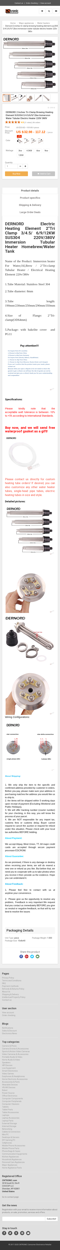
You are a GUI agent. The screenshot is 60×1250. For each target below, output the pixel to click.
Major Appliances (9, 1165)
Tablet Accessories (10, 1112)
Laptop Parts (7, 1121)
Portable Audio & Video (12, 1057)
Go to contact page (10, 1197)
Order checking (32, 3)
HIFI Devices (7, 1065)
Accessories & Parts (11, 1082)
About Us (6, 992)
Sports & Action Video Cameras (16, 1051)
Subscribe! (51, 1219)
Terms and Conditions (11, 980)
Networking (7, 1129)
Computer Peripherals (11, 1101)
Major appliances (26, 23)
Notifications (7, 1028)
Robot (4, 1090)
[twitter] (10, 1233)
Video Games (8, 1073)
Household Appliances (12, 1159)
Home (13, 23)
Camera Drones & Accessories (15, 1049)
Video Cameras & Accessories (15, 1054)
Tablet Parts (7, 1109)
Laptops (5, 1115)
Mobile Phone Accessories (13, 1145)
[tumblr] (16, 1233)
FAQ (4, 983)
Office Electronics (9, 1096)
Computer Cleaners (10, 1104)
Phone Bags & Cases (11, 1151)
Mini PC (5, 1134)
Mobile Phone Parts (10, 1148)
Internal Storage (9, 1126)
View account (45, 3)
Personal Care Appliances (13, 1162)
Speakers (6, 1062)
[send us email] (28, 1233)
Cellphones (7, 1143)
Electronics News (9, 1033)
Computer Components (12, 1098)
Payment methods (10, 986)
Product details (30, 190)
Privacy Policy (8, 978)
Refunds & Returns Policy (13, 989)
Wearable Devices (10, 1085)
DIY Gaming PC (8, 1140)
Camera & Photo (9, 1046)
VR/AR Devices (8, 1087)
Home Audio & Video (11, 1060)
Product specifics (30, 197)
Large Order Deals (30, 212)
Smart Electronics (10, 1071)
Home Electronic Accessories (15, 1079)
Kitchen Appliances (10, 1157)
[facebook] (4, 1233)
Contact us (19, 3)
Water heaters (43, 23)
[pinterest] (22, 1233)
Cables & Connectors (11, 1132)
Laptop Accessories (10, 1118)
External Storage (9, 1123)
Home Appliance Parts (12, 1168)
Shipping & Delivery (30, 205)
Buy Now (16, 174)
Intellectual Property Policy (13, 997)
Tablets (5, 1107)
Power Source (8, 1093)
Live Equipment (9, 1068)
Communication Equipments (14, 1154)
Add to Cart (45, 174)
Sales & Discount (9, 1031)
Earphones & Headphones (13, 1076)
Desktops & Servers (10, 1137)
